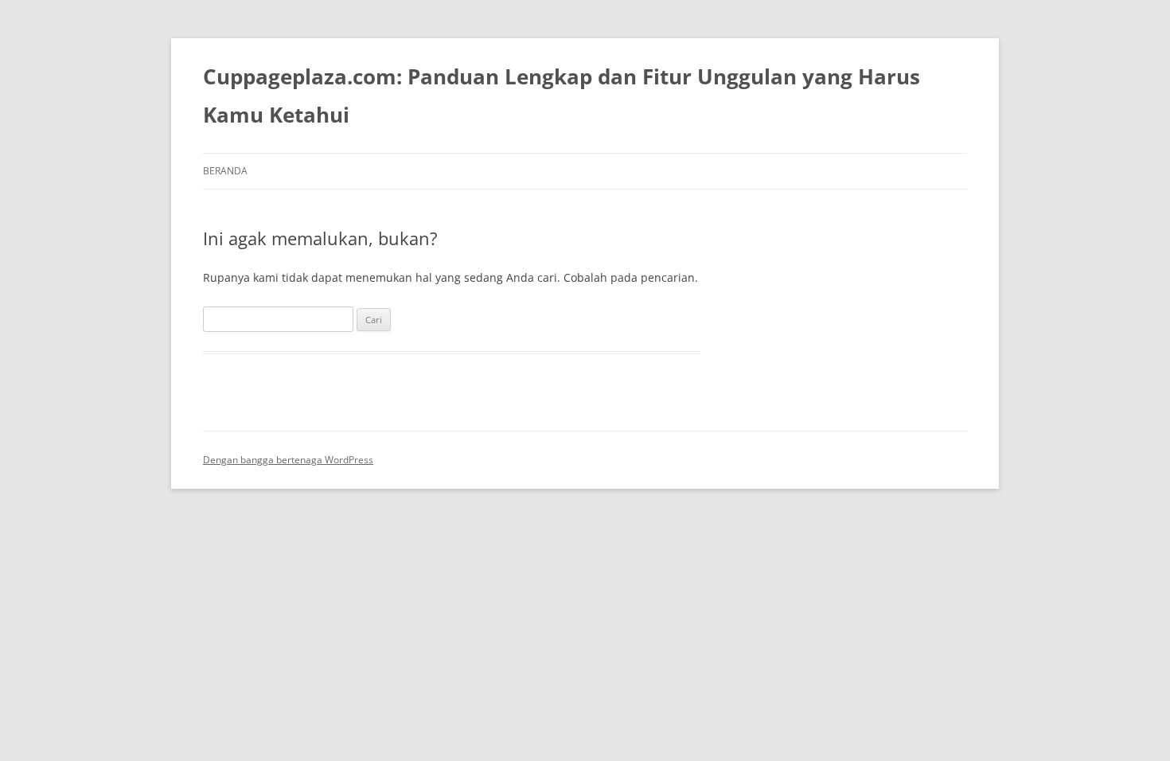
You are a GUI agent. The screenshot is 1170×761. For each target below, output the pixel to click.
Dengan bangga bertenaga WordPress (288, 459)
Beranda (225, 171)
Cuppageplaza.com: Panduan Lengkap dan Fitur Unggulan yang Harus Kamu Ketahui (561, 95)
